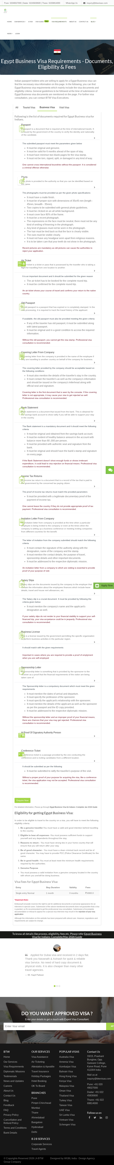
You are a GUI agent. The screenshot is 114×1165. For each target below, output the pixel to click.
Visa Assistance (39, 1057)
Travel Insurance (40, 1071)
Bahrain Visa (66, 1071)
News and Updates (14, 1081)
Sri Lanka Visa (67, 1115)
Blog (93, 21)
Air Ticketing (38, 1062)
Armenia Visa (66, 1062)
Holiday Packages (41, 1076)
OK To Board (38, 1086)
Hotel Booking (38, 1081)
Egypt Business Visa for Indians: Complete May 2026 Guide (67, 935)
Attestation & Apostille (42, 1066)
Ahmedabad (37, 1117)
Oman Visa (65, 1090)
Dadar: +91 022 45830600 (95, 1094)
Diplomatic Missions (14, 1071)
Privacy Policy (11, 1115)
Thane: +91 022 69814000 (95, 1102)
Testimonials (10, 1076)
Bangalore (36, 1122)
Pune (34, 1098)
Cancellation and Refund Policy (13, 1121)
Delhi (34, 1132)
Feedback (9, 1105)
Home (9, 21)
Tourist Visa (29, 107)
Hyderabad (37, 1127)
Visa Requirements (59, 21)
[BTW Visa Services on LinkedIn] (100, 1117)
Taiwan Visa (65, 1105)
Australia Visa (66, 1057)
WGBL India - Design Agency (79, 1158)
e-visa (30, 21)
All (16, 107)
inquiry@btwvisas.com (97, 3)
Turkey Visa (65, 1100)
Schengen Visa (67, 1124)
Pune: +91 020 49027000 (95, 1086)
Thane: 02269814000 (51, 3)
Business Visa (47, 107)
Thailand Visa (66, 1095)
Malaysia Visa (66, 1086)
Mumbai (35, 1108)
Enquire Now (22, 800)
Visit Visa (64, 107)
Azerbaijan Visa (67, 1066)
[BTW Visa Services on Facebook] (89, 1117)
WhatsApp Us (72, 3)
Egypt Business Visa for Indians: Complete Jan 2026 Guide (73, 807)
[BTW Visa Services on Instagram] (106, 1117)
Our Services (19, 21)
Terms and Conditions (15, 1128)
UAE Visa (64, 1110)
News (9, 33)
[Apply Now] (97, 586)
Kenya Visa (65, 1081)
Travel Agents (38, 1149)
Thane (34, 1112)
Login (17, 33)
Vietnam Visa (66, 1120)
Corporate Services (41, 1144)
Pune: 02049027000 (12, 3)
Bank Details (10, 1132)
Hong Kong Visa (68, 1076)
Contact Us (83, 21)
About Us (72, 21)
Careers (8, 1086)
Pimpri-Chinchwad (41, 1103)
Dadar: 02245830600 (32, 3)
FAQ (6, 1110)
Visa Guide (41, 21)
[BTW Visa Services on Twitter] (95, 1117)
